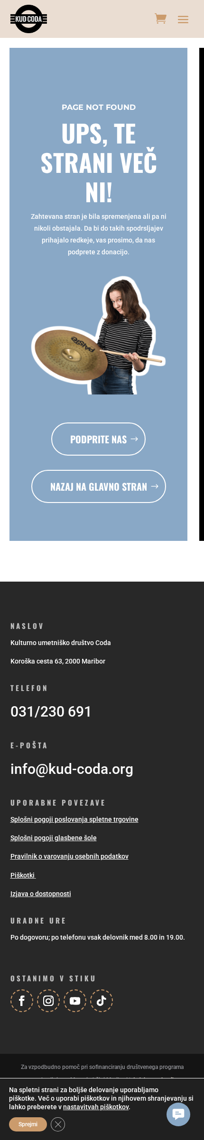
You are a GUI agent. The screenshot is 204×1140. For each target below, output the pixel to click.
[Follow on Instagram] (48, 1000)
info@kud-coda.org (71, 769)
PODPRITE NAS (98, 439)
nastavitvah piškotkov (96, 1107)
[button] (178, 1114)
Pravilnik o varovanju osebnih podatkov (69, 856)
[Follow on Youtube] (75, 1000)
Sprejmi (28, 1124)
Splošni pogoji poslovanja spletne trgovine (74, 819)
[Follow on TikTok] (101, 1000)
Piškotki (22, 875)
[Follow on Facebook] (21, 1000)
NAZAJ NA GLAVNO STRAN (98, 486)
